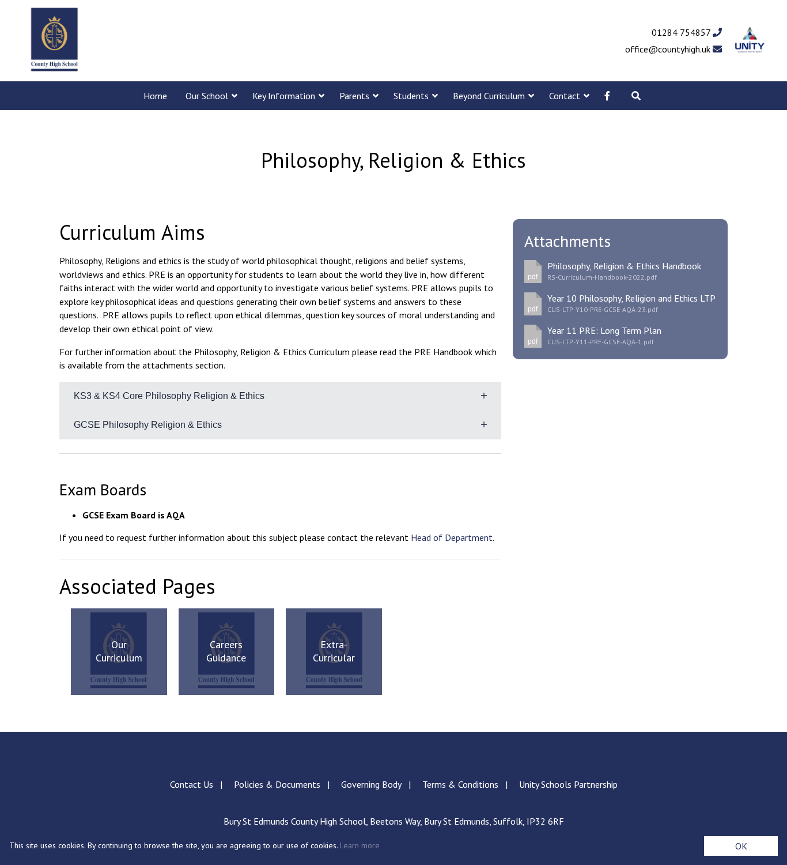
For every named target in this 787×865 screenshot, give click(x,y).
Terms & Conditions (460, 784)
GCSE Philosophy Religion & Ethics (148, 425)
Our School (207, 95)
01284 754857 (682, 32)
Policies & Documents (277, 784)
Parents (354, 95)
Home (155, 95)
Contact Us (191, 784)
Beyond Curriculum (489, 95)
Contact (564, 95)
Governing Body (371, 784)
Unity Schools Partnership (568, 784)
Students (411, 95)
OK (741, 846)
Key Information (283, 95)
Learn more (360, 845)
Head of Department (452, 537)
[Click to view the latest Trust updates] (750, 40)
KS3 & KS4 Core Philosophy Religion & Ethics (169, 396)
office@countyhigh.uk (669, 49)
